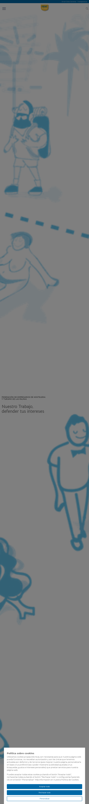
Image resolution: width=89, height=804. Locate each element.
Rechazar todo (45, 793)
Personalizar (44, 799)
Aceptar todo (44, 787)
